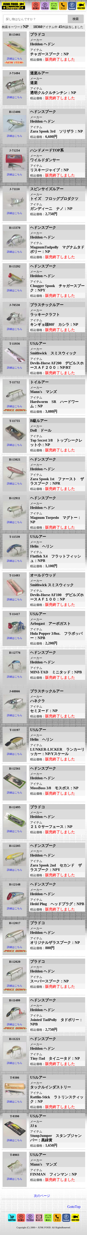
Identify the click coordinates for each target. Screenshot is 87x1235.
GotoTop (74, 1207)
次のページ (42, 1196)
